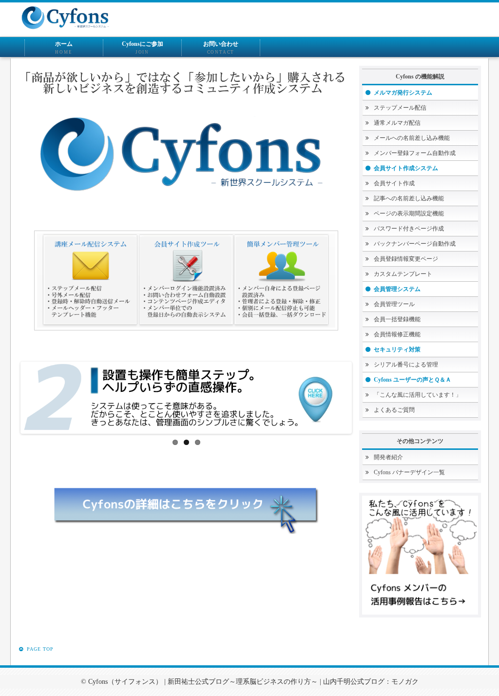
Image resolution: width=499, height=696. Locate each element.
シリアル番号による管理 (406, 364)
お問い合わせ (220, 47)
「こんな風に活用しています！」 (417, 394)
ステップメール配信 (400, 107)
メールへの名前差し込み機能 (412, 138)
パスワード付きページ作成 (409, 228)
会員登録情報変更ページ (406, 258)
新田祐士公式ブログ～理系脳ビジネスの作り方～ (243, 681)
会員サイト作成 (394, 183)
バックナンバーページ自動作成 (415, 243)
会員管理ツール (394, 304)
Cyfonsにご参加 (142, 47)
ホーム (64, 47)
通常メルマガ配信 (397, 122)
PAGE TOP (39, 649)
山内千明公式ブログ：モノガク (371, 681)
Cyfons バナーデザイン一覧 (409, 472)
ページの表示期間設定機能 (409, 213)
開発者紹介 (388, 457)
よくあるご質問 (394, 409)
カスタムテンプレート (403, 274)
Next (367, 394)
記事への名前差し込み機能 (409, 198)
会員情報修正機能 (397, 334)
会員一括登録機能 (397, 319)
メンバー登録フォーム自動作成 (415, 153)
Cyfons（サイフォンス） (125, 681)
